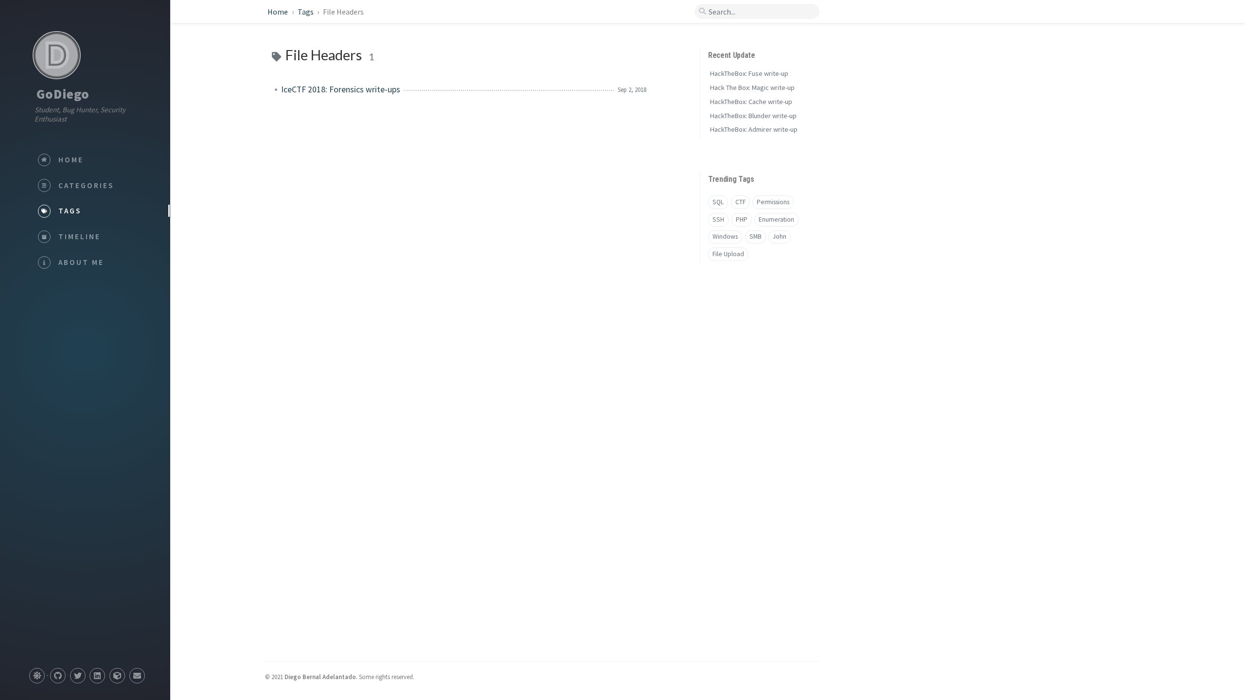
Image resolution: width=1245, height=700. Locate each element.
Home (278, 12)
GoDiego (62, 94)
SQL (718, 202)
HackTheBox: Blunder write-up (753, 115)
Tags (306, 12)
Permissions (773, 202)
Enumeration (776, 219)
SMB (755, 236)
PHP (741, 219)
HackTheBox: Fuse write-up (749, 73)
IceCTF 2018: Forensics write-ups (340, 89)
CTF (740, 202)
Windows (725, 236)
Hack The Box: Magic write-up (752, 87)
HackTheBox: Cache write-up (751, 101)
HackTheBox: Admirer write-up (754, 129)
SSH (718, 219)
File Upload (728, 254)
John (779, 236)
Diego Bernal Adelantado (320, 677)
